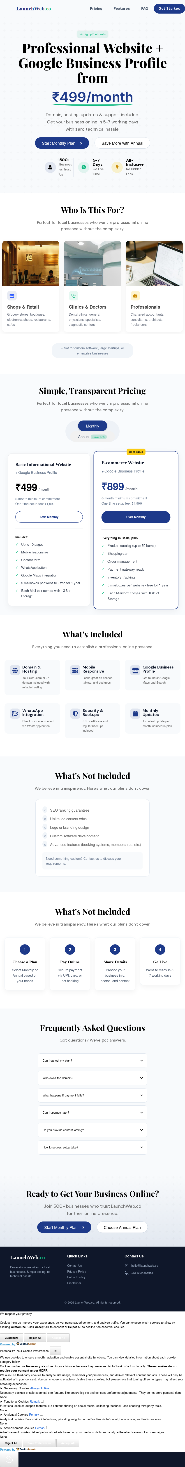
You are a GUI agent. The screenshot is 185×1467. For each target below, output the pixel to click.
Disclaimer (74, 1283)
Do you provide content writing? (63, 1130)
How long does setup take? (60, 1147)
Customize (11, 1338)
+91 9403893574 (142, 1273)
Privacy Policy (76, 1271)
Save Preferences (39, 1443)
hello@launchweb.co (144, 1265)
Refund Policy (76, 1277)
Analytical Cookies (16, 1414)
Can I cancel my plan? (57, 1060)
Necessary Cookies (16, 1388)
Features (122, 8)
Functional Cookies (16, 1401)
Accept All (58, 1338)
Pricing (96, 8)
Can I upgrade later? (56, 1112)
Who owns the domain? (58, 1078)
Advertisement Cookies (19, 1428)
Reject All (35, 1338)
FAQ (144, 8)
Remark (35, 1401)
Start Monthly (49, 517)
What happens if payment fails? (63, 1095)
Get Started (169, 8)
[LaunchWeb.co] (33, 8)
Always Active (39, 1388)
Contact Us (74, 1265)
